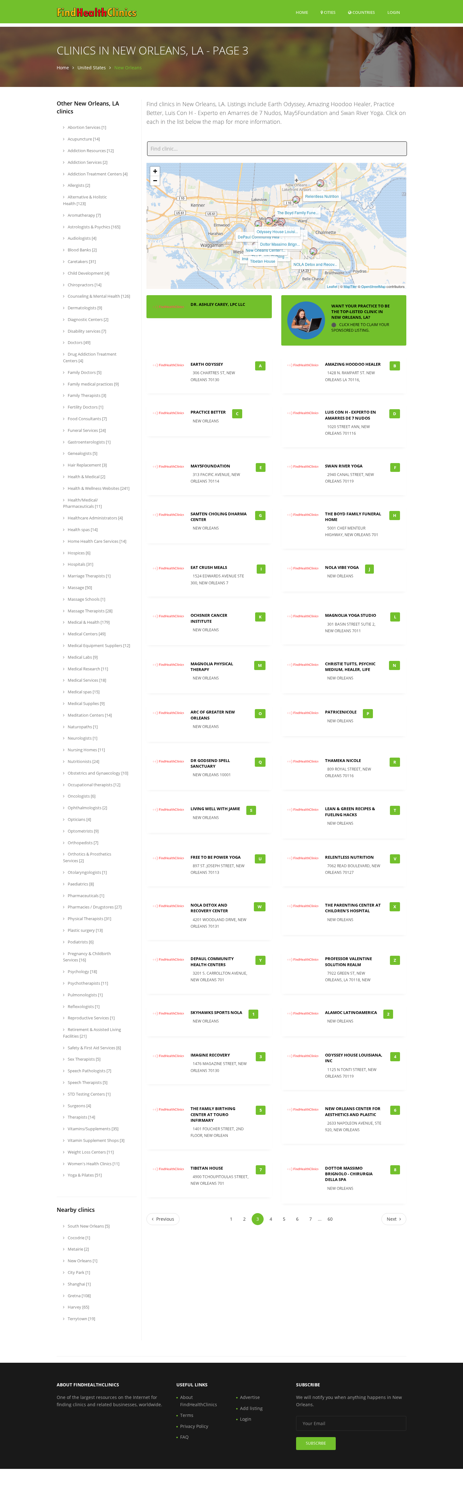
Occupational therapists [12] (93, 785)
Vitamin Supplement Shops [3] (95, 1140)
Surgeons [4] (79, 1106)
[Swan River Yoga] (269, 221)
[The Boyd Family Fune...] (296, 199)
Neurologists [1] (82, 738)
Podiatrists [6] (80, 942)
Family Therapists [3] (86, 395)
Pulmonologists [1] (85, 995)
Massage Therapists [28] (89, 611)
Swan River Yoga (344, 466)
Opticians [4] (79, 819)
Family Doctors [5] (84, 372)
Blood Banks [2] (82, 250)
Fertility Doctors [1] (85, 407)
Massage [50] (79, 587)
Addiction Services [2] (87, 162)
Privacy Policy (194, 1426)
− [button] (155, 181)
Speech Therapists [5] (87, 1082)
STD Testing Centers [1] (89, 1094)
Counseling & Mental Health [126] (98, 296)
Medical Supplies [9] (86, 703)
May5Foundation (210, 466)
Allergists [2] (78, 185)
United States (91, 68)
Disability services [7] (86, 331)
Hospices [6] (78, 553)
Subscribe (316, 1443)
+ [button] (155, 171)
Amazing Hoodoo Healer (353, 364)
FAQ (184, 1437)
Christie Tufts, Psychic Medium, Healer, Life (350, 666)
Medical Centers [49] (86, 634)
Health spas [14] (82, 529)
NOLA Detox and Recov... (315, 264)
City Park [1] (78, 1272)
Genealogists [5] (82, 453)
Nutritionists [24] (83, 761)
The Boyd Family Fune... (297, 212)
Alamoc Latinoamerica (351, 1012)
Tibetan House (262, 261)
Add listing (251, 1408)
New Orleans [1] (82, 1261)
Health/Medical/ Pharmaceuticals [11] (82, 503)
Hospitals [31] (80, 564)
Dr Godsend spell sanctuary (210, 763)
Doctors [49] (78, 342)
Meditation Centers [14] (89, 715)
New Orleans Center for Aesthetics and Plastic (352, 1111)
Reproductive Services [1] (91, 1018)
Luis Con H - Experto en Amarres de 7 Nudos (350, 415)
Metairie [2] (78, 1249)
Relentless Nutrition (322, 196)
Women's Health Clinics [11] (93, 1163)
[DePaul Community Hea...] (258, 224)
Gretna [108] (79, 1295)
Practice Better (208, 412)
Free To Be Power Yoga (216, 857)
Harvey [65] (78, 1307)
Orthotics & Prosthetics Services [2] (87, 857)
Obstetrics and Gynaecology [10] (97, 773)
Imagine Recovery (210, 1055)
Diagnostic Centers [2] (87, 319)
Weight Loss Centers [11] (90, 1152)
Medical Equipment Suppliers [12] (98, 645)
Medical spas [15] (83, 692)
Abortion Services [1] (86, 127)
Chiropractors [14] (84, 285)
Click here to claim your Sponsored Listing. (360, 327)
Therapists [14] (81, 1117)
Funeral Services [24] (86, 430)
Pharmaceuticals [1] (85, 895)
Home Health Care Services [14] (96, 541)
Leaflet (332, 286)
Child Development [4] (88, 273)
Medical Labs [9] (82, 657)
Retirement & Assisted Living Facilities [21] (92, 1033)
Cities (329, 12)
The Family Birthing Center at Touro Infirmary (213, 1114)
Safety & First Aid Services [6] (94, 1048)
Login (393, 12)
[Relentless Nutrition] (320, 183)
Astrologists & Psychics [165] (93, 227)
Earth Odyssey (207, 364)
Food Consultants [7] (87, 418)
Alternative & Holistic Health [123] (85, 200)
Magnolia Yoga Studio (350, 615)
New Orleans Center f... (265, 250)
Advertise (250, 1397)
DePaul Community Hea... (260, 236)
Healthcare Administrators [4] (95, 518)
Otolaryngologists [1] (87, 872)
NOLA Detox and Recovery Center (209, 908)
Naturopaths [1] (82, 727)
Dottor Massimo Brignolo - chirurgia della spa (349, 1173)
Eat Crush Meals (209, 567)
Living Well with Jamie (215, 808)
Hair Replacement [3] (87, 465)
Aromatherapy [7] (84, 215)
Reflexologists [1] (83, 1006)
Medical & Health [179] (88, 622)
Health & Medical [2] (86, 476)
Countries (363, 12)
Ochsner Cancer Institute (209, 618)
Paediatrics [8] (80, 884)
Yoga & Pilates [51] (84, 1175)
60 (330, 1219)
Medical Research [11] (87, 669)
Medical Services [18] (86, 680)
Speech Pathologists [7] (89, 1071)
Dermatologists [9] (84, 308)
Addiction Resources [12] (90, 150)
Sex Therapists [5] (83, 1059)
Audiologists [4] (81, 238)
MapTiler (350, 286)
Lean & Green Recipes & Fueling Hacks (350, 811)
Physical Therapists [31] (89, 918)
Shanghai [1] (79, 1284)
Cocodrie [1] (78, 1238)
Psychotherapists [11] (87, 983)
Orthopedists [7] (82, 842)
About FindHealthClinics (198, 1400)
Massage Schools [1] (86, 599)
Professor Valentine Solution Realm (348, 961)
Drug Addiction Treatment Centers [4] (90, 357)
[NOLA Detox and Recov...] (313, 251)
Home (302, 12)
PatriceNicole (341, 712)
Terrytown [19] (81, 1318)
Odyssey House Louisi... (277, 231)
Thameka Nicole (343, 760)
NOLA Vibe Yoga (342, 567)
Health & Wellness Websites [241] (98, 488)
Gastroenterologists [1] (89, 442)
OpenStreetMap (373, 286)
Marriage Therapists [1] (89, 576)
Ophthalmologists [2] (87, 808)
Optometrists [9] (83, 831)
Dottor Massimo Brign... (280, 244)
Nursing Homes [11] (86, 750)
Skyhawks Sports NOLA (216, 1012)
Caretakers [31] (81, 261)
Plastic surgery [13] (85, 930)
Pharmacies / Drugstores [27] (94, 907)
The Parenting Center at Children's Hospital (353, 908)
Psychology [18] (82, 971)
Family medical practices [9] (93, 384)
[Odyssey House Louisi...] (275, 218)
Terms (186, 1415)
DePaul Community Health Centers (212, 961)
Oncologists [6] (81, 796)
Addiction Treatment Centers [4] (97, 174)
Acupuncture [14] (83, 139)
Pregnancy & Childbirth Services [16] (87, 957)
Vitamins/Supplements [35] (92, 1129)
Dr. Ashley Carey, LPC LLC (218, 304)
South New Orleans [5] (88, 1226)
